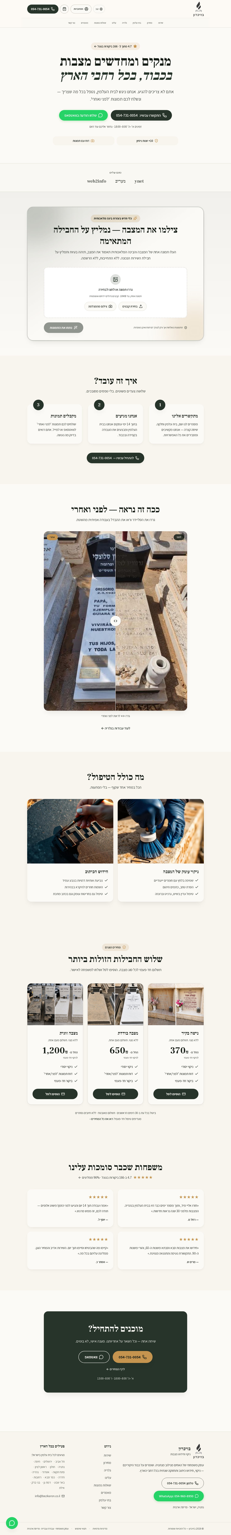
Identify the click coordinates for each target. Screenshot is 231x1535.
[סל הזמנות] (64, 9)
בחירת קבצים (130, 306)
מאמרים (84, 22)
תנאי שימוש (80, 1528)
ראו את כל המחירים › (101, 1119)
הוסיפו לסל (173, 1094)
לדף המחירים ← (115, 1369)
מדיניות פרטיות (100, 1528)
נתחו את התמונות (61, 327)
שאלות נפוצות (100, 22)
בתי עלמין (137, 22)
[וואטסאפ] (12, 1523)
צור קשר (71, 22)
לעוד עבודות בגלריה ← (115, 728)
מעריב (120, 181)
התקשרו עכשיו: (138, 115)
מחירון (149, 22)
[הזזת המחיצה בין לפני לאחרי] (115, 621)
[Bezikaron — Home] (198, 9)
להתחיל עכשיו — (113, 458)
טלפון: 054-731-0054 (180, 1483)
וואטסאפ (91, 1357)
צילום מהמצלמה (97, 306)
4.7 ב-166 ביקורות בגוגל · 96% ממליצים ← (115, 1177)
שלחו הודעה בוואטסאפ (80, 115)
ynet (139, 181)
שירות (160, 22)
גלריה (124, 22)
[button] (115, 292)
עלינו (114, 22)
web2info (96, 181)
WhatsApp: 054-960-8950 (176, 1496)
